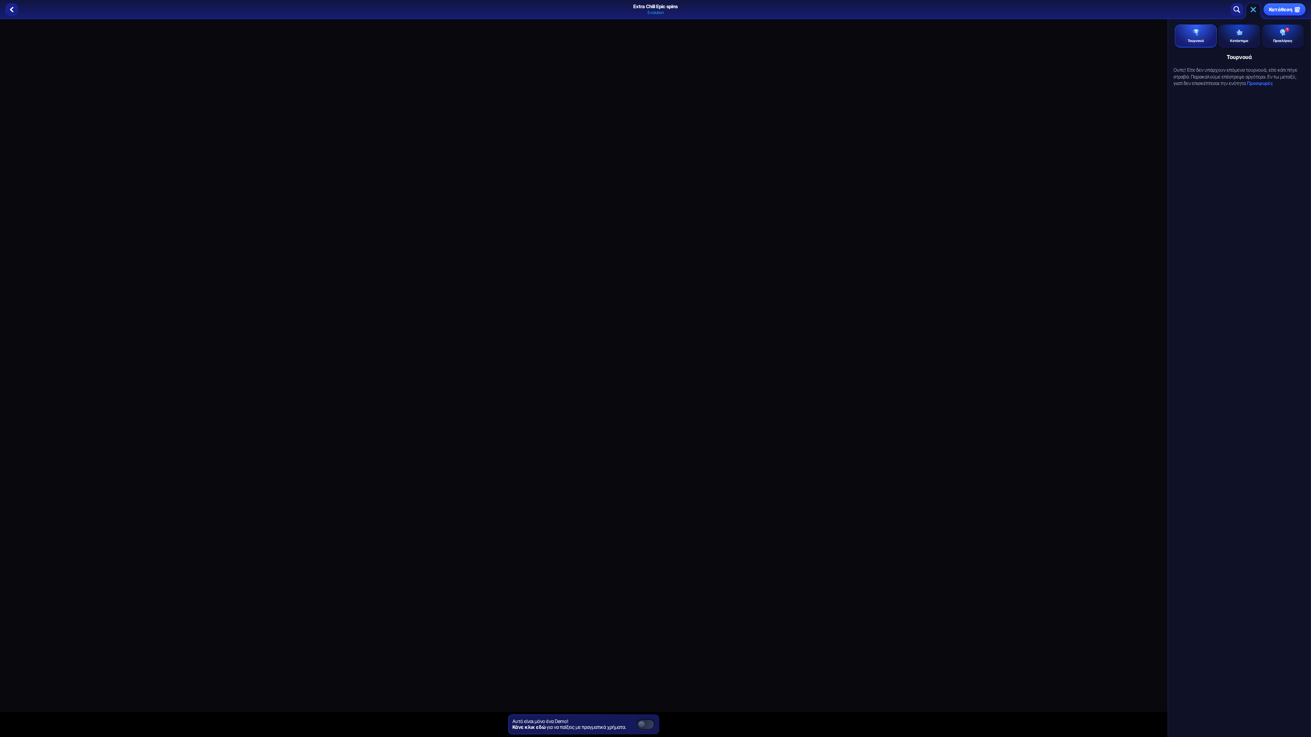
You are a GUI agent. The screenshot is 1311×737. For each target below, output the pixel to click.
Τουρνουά (1196, 41)
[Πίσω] (11, 9)
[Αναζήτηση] (1237, 9)
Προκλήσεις (1282, 35)
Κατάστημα (1239, 41)
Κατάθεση (1281, 9)
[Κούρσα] (1253, 9)
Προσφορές (1260, 83)
